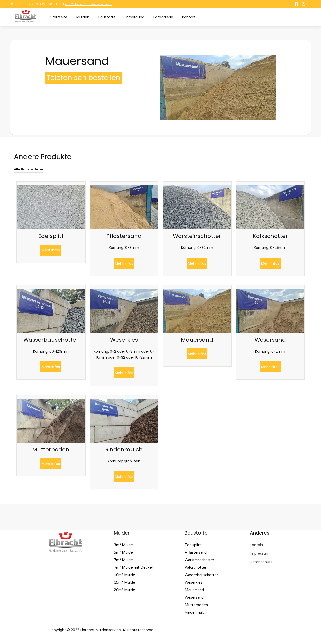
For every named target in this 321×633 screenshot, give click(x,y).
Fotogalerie (163, 17)
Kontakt (189, 17)
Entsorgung (134, 17)
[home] (25, 16)
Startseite (58, 17)
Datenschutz (261, 561)
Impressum (260, 553)
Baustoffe (107, 17)
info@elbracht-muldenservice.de (88, 4)
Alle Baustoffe (26, 169)
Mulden (82, 17)
